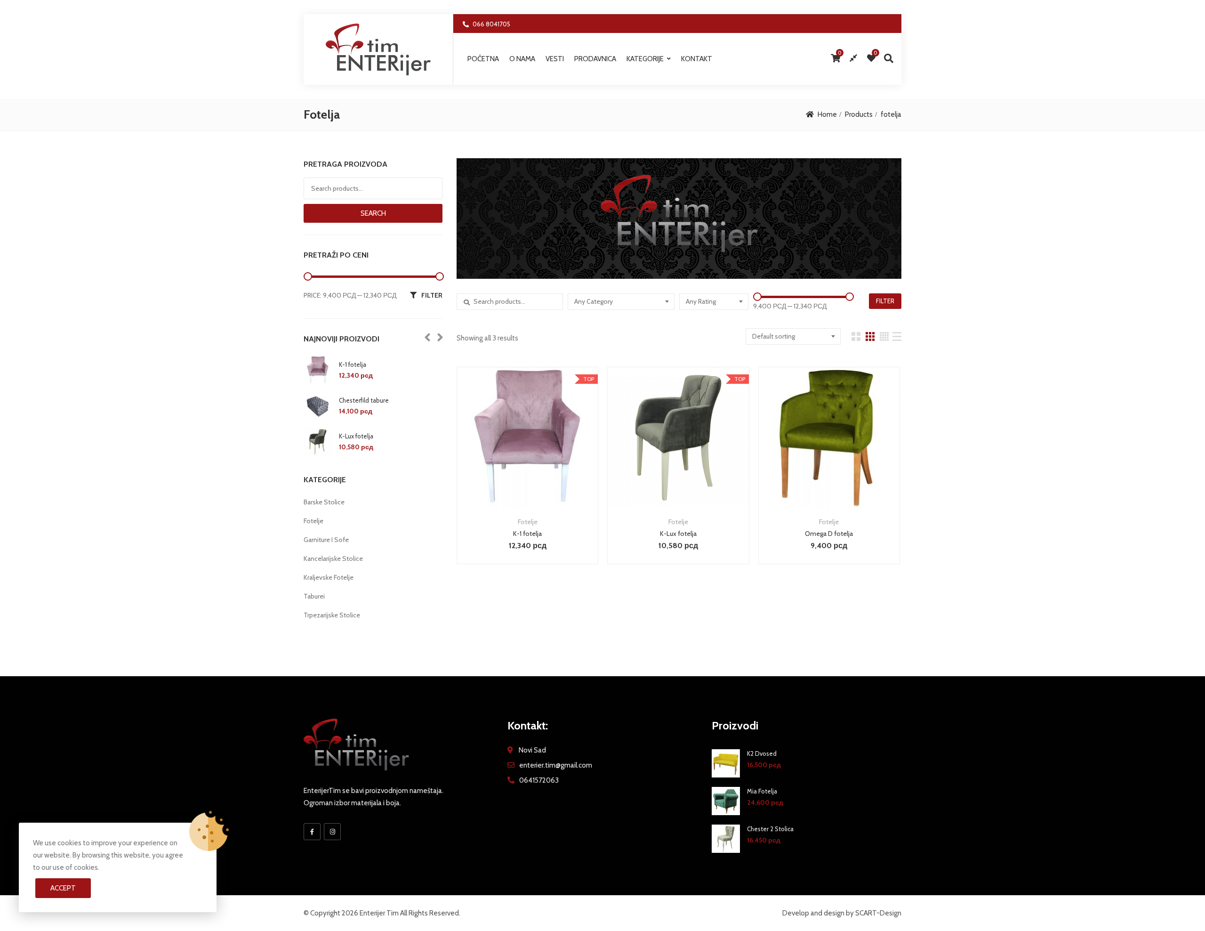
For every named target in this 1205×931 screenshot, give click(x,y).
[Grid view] (856, 336)
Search (373, 213)
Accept (63, 888)
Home (827, 114)
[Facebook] (312, 831)
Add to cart (503, 451)
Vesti (555, 59)
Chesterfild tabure (364, 400)
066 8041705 (491, 24)
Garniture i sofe (326, 539)
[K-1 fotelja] (318, 370)
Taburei (314, 596)
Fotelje (528, 522)
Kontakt (696, 59)
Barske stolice (324, 502)
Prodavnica (595, 59)
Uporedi (551, 451)
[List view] (896, 336)
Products (859, 114)
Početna (483, 59)
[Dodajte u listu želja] (527, 451)
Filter (885, 301)
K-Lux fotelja (678, 533)
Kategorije (645, 59)
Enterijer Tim (379, 913)
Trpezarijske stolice (332, 615)
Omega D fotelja (829, 533)
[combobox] (621, 301)
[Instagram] (332, 831)
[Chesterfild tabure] (318, 406)
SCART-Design (878, 913)
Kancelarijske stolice (333, 558)
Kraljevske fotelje (328, 577)
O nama (522, 59)
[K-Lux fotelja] (318, 442)
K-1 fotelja (527, 533)
